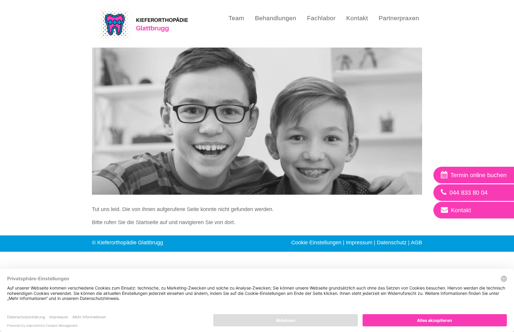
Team (236, 18)
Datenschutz (392, 243)
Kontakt (357, 18)
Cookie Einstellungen (316, 243)
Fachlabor (321, 18)
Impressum (359, 243)
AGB (416, 243)
